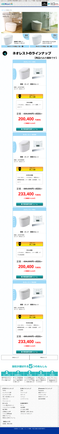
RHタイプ (43, 357)
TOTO (4, 390)
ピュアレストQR (7, 392)
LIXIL (22, 390)
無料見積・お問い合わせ (27, 411)
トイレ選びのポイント (8, 405)
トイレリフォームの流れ (9, 407)
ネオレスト (5, 398)
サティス (23, 394)
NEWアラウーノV (43, 396)
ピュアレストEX (7, 394)
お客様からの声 (7, 411)
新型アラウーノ (42, 392)
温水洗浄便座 (41, 398)
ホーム (3, 10)
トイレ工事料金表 (7, 413)
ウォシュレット (7, 401)
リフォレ (23, 396)
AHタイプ (15, 357)
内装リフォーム (7, 415)
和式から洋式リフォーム (9, 417)
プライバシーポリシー (26, 413)
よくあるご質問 (25, 409)
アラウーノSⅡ (42, 394)
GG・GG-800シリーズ (8, 396)
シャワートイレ (25, 398)
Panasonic (41, 390)
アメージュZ (24, 392)
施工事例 (5, 409)
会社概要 (23, 407)
